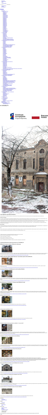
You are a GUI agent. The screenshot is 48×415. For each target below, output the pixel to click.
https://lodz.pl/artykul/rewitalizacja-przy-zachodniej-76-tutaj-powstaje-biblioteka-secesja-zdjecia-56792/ (15, 293)
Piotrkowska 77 (5, 34)
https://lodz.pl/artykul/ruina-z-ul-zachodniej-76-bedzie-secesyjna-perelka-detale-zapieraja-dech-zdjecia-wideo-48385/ (16, 361)
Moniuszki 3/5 (4, 99)
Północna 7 (4, 48)
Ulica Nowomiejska (5, 56)
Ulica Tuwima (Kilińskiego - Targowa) (7, 46)
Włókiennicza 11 (5, 22)
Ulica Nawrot (4, 66)
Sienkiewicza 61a (5, 64)
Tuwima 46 (4, 42)
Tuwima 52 (4, 43)
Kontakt (2, 408)
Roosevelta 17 (4, 71)
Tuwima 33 (4, 41)
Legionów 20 (4, 87)
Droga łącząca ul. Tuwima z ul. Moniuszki (8, 100)
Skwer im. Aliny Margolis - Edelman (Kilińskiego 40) (9, 44)
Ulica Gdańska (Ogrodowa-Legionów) (7, 85)
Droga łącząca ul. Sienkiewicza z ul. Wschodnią (8, 39)
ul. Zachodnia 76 (3, 101)
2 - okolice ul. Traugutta (4, 32)
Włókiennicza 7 (5, 21)
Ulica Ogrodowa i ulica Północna (7, 57)
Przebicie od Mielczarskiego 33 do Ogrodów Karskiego (9, 80)
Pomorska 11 (4, 47)
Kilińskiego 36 (4, 14)
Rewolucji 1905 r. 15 (5, 15)
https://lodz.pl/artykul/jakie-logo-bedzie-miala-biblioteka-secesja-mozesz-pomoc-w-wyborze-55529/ (15, 319)
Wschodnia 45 (4, 26)
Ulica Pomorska (5, 58)
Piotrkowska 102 (5, 62)
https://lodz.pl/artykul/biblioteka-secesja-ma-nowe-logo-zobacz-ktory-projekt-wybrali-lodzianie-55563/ (15, 305)
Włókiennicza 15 (5, 24)
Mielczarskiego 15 (5, 78)
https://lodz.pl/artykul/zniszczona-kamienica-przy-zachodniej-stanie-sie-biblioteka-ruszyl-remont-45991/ (15, 385)
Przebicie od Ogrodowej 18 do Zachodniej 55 (8, 89)
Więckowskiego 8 (5, 96)
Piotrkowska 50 (5, 95)
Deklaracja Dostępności (4, 407)
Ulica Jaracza (4, 29)
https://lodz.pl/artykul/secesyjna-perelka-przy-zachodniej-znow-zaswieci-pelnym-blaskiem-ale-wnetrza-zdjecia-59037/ (17, 280)
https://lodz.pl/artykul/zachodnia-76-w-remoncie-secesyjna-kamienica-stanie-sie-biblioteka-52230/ (14, 347)
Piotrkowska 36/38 (5, 94)
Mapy (2, 405)
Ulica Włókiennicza (5, 31)
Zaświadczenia (3, 399)
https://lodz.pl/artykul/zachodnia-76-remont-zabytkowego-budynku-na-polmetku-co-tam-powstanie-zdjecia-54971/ (16, 334)
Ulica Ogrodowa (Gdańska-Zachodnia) (7, 90)
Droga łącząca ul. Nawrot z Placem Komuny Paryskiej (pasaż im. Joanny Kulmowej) (12, 68)
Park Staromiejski (5, 53)
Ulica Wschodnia (5, 60)
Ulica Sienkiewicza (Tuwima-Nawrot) (7, 67)
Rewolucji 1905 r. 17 (5, 16)
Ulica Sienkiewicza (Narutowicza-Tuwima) (8, 37)
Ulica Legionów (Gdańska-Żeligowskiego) (8, 83)
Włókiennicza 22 (5, 25)
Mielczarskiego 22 (5, 79)
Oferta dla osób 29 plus (5, 103)
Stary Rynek (4, 55)
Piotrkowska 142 (5, 70)
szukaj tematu (8, 4)
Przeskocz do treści (4, 1)
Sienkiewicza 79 (5, 73)
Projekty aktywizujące (4, 102)
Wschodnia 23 (4, 50)
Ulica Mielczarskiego (5, 84)
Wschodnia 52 (4, 27)
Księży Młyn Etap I (5, 97)
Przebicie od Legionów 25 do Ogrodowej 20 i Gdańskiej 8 (9, 88)
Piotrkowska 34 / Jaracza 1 (6, 93)
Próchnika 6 (4, 92)
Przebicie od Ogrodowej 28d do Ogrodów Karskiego (9, 82)
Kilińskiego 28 (4, 13)
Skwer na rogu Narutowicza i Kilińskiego (7, 45)
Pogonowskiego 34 (5, 12)
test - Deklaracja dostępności (5, 409)
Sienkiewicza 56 (5, 72)
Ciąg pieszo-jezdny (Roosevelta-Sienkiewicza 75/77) (9, 74)
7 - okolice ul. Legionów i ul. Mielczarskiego (7, 75)
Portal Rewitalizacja (4, 5)
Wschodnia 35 (4, 51)
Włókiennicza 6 (5, 20)
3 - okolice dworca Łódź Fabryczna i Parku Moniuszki (8, 40)
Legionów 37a (4, 76)
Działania (3, 6)
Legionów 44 (4, 77)
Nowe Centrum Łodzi (4, 98)
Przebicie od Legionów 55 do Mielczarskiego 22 (8, 81)
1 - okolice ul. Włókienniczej (5, 11)
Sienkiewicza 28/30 (5, 36)
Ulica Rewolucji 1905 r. (5, 30)
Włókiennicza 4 (5, 19)
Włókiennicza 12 (5, 23)
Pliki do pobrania (3, 404)
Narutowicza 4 (4, 33)
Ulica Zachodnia (5, 91)
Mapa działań (3, 10)
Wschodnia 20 (4, 49)
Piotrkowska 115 (5, 63)
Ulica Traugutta (5, 38)
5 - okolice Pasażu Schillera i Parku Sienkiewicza (7, 61)
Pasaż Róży (4, 54)
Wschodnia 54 (4, 28)
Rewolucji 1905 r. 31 (5, 17)
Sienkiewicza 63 (5, 65)
